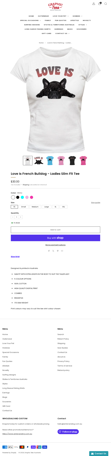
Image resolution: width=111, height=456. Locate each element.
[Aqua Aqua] (22, 197)
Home (31, 16)
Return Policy (63, 339)
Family (48, 20)
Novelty (87, 20)
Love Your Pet (59, 16)
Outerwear (43, 16)
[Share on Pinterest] (57, 250)
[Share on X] (53, 250)
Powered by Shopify (9, 453)
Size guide (95, 202)
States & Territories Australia (59, 25)
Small (23, 207)
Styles (82, 25)
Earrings (59, 29)
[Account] (93, 3)
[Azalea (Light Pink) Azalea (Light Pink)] (26, 197)
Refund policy (63, 370)
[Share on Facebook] (49, 250)
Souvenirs (81, 29)
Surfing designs (32, 25)
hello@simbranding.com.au (70, 424)
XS (14, 207)
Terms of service (65, 365)
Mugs (70, 29)
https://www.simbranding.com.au (17, 434)
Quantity (15, 213)
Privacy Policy (63, 361)
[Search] (105, 3)
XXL (63, 207)
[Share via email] (62, 250)
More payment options (55, 245)
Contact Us (61, 33)
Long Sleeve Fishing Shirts (37, 29)
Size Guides (63, 348)
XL (55, 207)
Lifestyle (74, 20)
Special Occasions (29, 20)
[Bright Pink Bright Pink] (31, 197)
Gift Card (46, 33)
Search (61, 334)
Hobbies (76, 16)
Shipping (26, 185)
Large (46, 207)
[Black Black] (17, 197)
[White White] (13, 197)
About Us (61, 357)
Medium (35, 207)
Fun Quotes (60, 20)
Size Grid (15, 256)
